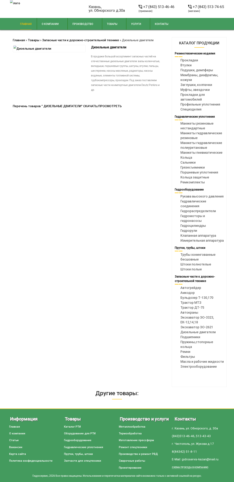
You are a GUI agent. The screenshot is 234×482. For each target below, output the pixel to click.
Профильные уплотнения (200, 104)
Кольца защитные (194, 177)
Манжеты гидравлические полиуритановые (201, 145)
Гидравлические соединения (193, 203)
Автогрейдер (190, 288)
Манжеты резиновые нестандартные (197, 125)
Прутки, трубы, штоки (78, 454)
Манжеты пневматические (201, 152)
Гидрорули (188, 230)
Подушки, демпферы (196, 70)
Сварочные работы (132, 460)
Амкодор (187, 293)
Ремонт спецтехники (133, 447)
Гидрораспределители (198, 211)
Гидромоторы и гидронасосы (192, 218)
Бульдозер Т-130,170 (196, 298)
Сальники (188, 162)
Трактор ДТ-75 (192, 307)
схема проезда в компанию (190, 467)
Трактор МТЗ (190, 302)
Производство (82, 24)
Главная (26, 24)
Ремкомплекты (192, 182)
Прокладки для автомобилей (192, 97)
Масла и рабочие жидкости (202, 361)
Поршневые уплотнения (199, 172)
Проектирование (130, 467)
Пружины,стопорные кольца (196, 344)
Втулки (186, 65)
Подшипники (190, 337)
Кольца (186, 157)
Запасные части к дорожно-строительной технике (80, 40)
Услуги (136, 24)
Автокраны (189, 312)
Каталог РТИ (72, 426)
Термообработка (130, 433)
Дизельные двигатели (198, 332)
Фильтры (187, 357)
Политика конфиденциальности (30, 460)
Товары (112, 24)
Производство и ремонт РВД (138, 454)
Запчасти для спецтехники (82, 460)
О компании (50, 24)
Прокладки (189, 60)
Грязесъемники (192, 167)
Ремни (185, 352)
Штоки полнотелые (195, 264)
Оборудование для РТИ (80, 433)
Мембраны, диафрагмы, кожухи (199, 77)
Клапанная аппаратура (198, 235)
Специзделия (190, 109)
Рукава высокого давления (202, 196)
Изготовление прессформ (136, 440)
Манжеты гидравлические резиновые (201, 135)
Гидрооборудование (77, 440)
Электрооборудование (198, 366)
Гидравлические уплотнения (83, 447)
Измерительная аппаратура (202, 240)
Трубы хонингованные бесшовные (198, 257)
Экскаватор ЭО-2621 (196, 327)
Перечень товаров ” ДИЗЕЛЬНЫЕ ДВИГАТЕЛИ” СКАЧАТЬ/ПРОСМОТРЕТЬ (67, 106)
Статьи (14, 440)
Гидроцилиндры (193, 226)
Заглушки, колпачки (196, 85)
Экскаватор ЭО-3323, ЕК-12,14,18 (197, 319)
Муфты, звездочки (195, 90)
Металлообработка (132, 426)
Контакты (161, 24)
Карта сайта (17, 454)
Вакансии (15, 447)
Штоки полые (191, 269)
